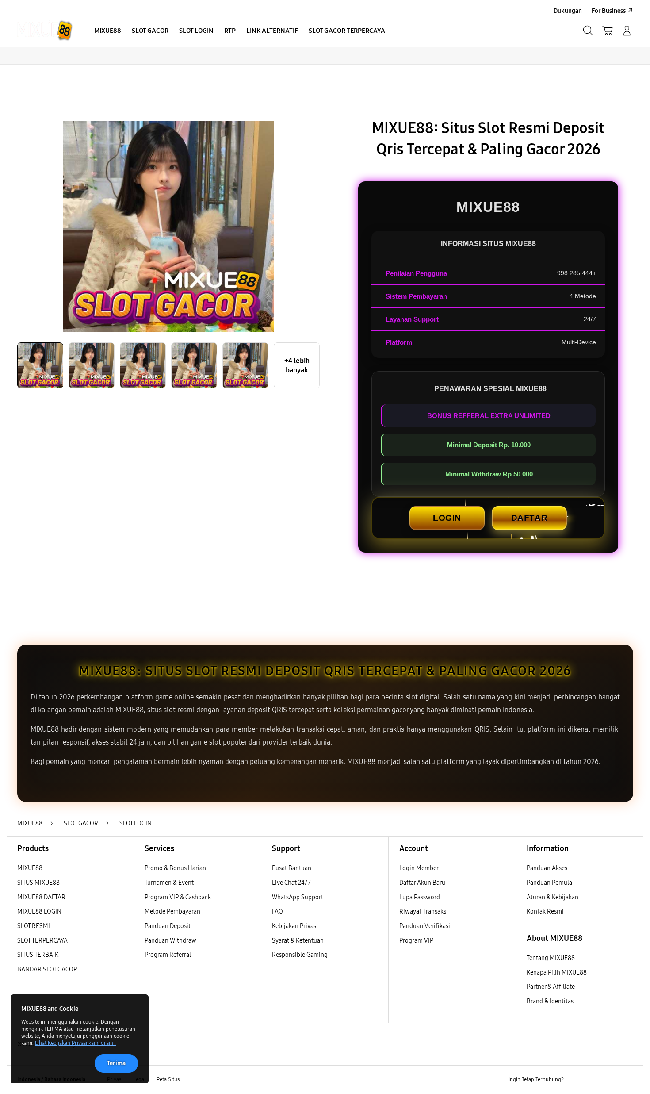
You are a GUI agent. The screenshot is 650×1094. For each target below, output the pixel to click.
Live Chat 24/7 (291, 883)
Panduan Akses (547, 868)
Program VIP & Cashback (178, 897)
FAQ (277, 911)
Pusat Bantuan (291, 868)
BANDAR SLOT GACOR (47, 969)
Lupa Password (419, 897)
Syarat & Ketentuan (298, 940)
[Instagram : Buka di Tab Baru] (610, 1080)
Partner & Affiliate (551, 986)
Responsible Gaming (300, 955)
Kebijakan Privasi (295, 926)
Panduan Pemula (549, 883)
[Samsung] (44, 30)
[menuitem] (107, 31)
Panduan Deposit (168, 926)
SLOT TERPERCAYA (42, 940)
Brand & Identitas (550, 1001)
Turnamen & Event (169, 883)
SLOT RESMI (33, 926)
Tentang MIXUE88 (551, 958)
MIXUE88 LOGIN (39, 911)
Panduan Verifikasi (424, 926)
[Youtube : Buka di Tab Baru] (627, 1080)
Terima (116, 1063)
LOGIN (447, 517)
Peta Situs (168, 1079)
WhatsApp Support (297, 897)
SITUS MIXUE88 (38, 883)
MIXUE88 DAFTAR (41, 897)
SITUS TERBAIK (37, 955)
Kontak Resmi (545, 911)
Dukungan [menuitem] (568, 11)
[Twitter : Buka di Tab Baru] (593, 1080)
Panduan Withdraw (170, 940)
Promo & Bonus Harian (175, 868)
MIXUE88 (29, 868)
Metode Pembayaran (172, 911)
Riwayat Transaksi (423, 911)
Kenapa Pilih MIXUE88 (557, 972)
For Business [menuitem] (609, 11)
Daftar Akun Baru (422, 883)
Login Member (419, 868)
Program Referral (168, 955)
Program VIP (416, 940)
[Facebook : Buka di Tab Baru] (575, 1080)
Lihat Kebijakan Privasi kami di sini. (75, 1043)
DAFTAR (529, 517)
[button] (607, 30)
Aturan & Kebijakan (552, 897)
